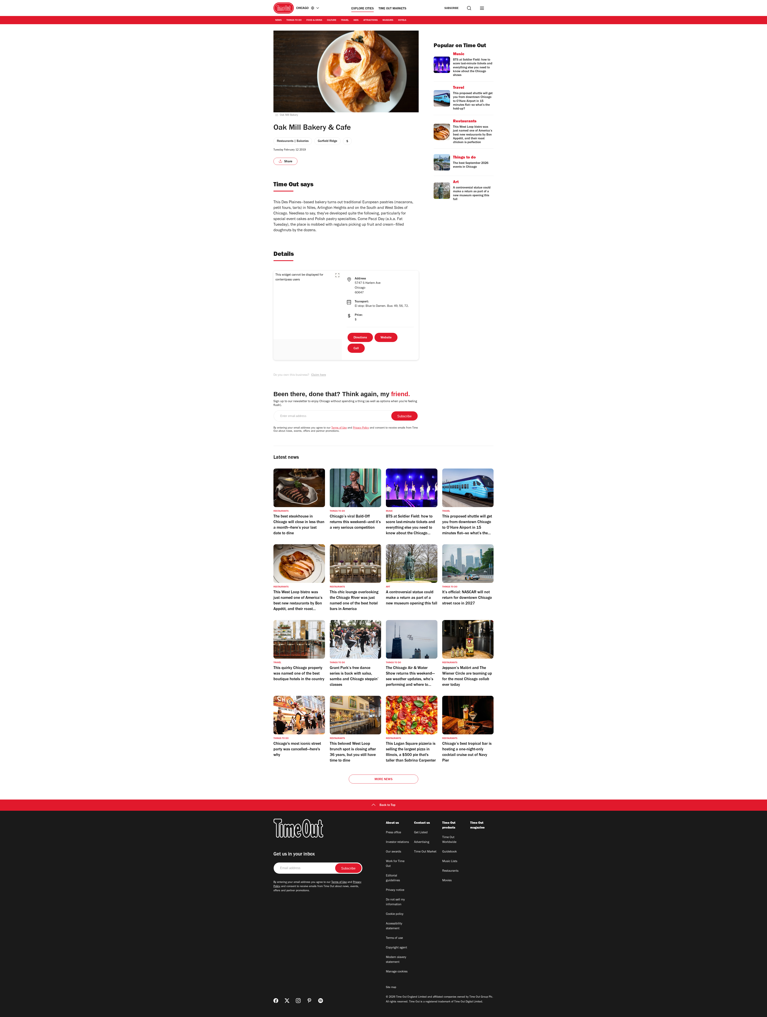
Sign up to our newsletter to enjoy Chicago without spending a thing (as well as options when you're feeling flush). (345, 403)
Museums (388, 20)
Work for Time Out (395, 864)
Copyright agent (396, 947)
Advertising (421, 842)
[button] (337, 275)
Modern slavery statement (396, 960)
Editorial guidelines (393, 878)
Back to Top (387, 805)
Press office (393, 832)
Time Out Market (425, 851)
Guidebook (449, 851)
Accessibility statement (394, 926)
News (278, 20)
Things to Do (294, 20)
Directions (360, 337)
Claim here (318, 375)
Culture (331, 20)
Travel (345, 20)
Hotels (402, 20)
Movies (447, 880)
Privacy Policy (361, 428)
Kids (356, 20)
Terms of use (394, 938)
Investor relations (397, 842)
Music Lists (449, 861)
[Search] (469, 8)
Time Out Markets (392, 8)
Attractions (370, 20)
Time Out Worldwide (449, 840)
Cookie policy (394, 914)
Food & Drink (314, 20)
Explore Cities (362, 8)
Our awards (393, 851)
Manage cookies (396, 971)
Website (386, 337)
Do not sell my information (395, 902)
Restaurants (450, 871)
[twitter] (287, 1000)
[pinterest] (309, 1000)
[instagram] (298, 1000)
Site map (391, 987)
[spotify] (320, 1000)
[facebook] (275, 1000)
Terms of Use (339, 428)
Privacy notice (395, 890)
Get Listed (421, 832)
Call (356, 348)
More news (383, 779)
